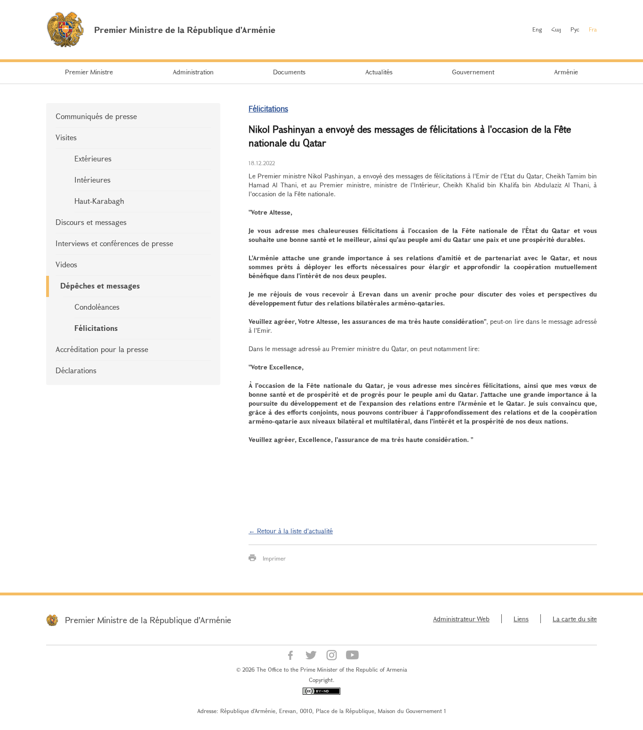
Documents (289, 71)
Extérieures (93, 158)
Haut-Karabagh (99, 201)
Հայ (556, 29)
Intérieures (92, 180)
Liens (521, 618)
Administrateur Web (461, 618)
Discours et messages (91, 222)
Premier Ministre (89, 71)
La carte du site (575, 618)
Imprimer (274, 558)
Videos (66, 264)
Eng (537, 29)
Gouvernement (473, 71)
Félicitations (96, 328)
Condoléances (97, 307)
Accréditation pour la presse (102, 349)
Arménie (566, 71)
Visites (66, 137)
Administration (193, 71)
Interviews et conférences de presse (114, 243)
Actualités (379, 71)
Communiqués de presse (96, 116)
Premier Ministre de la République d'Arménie (148, 620)
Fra (593, 29)
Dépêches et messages (100, 285)
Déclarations (76, 370)
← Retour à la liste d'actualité (291, 530)
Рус (575, 29)
